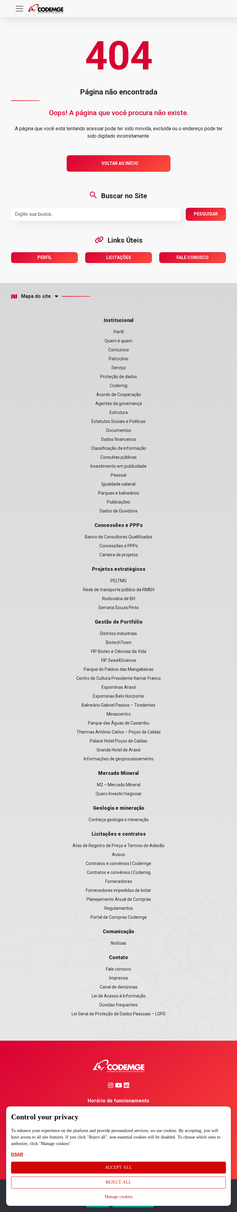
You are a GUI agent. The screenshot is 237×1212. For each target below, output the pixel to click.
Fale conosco (118, 969)
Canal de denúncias (119, 987)
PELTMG (118, 581)
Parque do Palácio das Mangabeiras (118, 669)
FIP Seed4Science (118, 660)
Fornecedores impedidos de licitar (118, 890)
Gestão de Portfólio (119, 622)
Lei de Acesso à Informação (119, 996)
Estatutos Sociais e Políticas (118, 421)
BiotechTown (118, 642)
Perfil (44, 257)
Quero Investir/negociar (119, 794)
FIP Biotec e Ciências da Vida (118, 651)
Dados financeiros (118, 439)
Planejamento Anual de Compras (118, 899)
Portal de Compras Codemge (118, 917)
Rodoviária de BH (118, 598)
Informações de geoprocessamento (119, 759)
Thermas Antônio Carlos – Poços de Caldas (119, 732)
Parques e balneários (118, 493)
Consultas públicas (118, 457)
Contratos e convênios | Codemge (118, 863)
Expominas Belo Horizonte (118, 696)
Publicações (118, 502)
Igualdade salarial (118, 484)
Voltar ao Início (120, 163)
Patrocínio (118, 359)
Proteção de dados (118, 376)
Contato (118, 957)
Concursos (118, 350)
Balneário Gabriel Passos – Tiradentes (118, 705)
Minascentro (118, 714)
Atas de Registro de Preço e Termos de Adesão (118, 845)
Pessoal (118, 475)
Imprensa (118, 978)
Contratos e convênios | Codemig (119, 872)
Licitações (118, 257)
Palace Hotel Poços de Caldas (118, 741)
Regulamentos (118, 908)
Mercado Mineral (118, 773)
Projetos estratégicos (118, 569)
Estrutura (119, 412)
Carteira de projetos (118, 555)
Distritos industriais (118, 633)
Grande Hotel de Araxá (118, 750)
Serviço (118, 368)
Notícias (118, 943)
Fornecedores (118, 881)
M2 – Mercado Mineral (118, 785)
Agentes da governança (118, 403)
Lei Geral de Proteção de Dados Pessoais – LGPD (119, 1014)
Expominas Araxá (119, 687)
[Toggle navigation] (19, 9)
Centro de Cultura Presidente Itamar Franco (118, 678)
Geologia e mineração (118, 808)
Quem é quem (118, 341)
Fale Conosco (193, 257)
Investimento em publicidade (118, 466)
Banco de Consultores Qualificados (118, 537)
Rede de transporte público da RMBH (118, 589)
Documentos (118, 430)
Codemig (118, 385)
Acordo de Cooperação (118, 394)
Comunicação (118, 931)
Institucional (119, 320)
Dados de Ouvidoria (118, 511)
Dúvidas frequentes (118, 1005)
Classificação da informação (118, 448)
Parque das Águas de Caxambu (118, 723)
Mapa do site (36, 296)
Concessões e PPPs (118, 525)
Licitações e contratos (119, 834)
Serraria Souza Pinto (118, 607)
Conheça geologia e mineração (119, 819)
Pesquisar (206, 213)
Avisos (118, 854)
